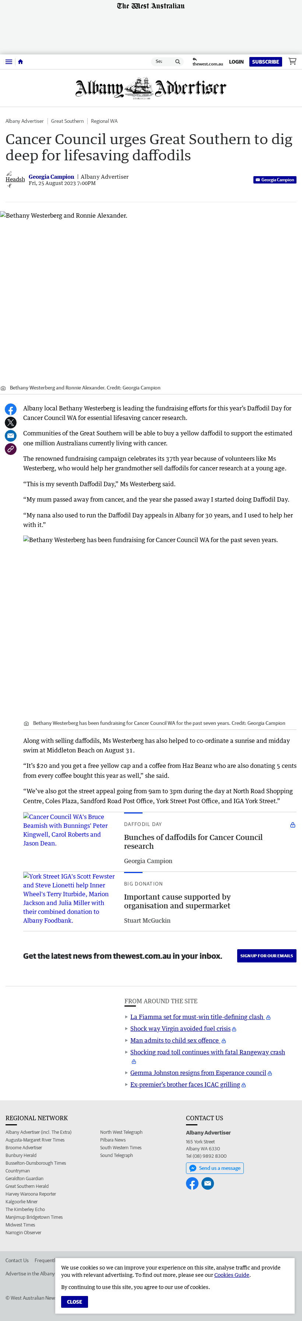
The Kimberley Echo (25, 1209)
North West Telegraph (121, 1132)
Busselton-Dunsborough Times (36, 1163)
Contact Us (17, 1260)
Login (236, 62)
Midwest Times (20, 1225)
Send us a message (219, 1168)
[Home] (20, 61)
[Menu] (9, 61)
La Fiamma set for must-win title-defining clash (197, 1017)
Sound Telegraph (116, 1155)
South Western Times (120, 1147)
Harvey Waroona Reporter (31, 1194)
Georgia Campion (277, 179)
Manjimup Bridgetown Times (34, 1217)
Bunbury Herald (21, 1155)
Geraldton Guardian (24, 1178)
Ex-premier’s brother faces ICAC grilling (185, 1084)
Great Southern (67, 121)
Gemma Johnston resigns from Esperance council (198, 1072)
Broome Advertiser (24, 1147)
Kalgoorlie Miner (22, 1201)
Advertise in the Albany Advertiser (42, 1274)
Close (74, 1302)
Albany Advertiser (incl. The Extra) (38, 1132)
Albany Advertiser (25, 121)
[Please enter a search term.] (178, 61)
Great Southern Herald (27, 1186)
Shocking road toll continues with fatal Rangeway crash (207, 1052)
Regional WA (104, 121)
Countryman (18, 1171)
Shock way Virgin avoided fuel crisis (180, 1028)
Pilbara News (113, 1140)
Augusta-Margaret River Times (35, 1140)
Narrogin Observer (23, 1232)
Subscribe (265, 62)
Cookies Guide (231, 1275)
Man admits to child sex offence (175, 1040)
